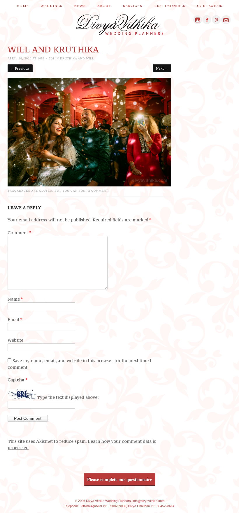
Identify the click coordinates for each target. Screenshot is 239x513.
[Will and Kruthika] (89, 185)
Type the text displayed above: (68, 397)
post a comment (93, 190)
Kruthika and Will (77, 58)
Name (15, 299)
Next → (162, 68)
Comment (19, 232)
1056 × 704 (46, 58)
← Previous (20, 68)
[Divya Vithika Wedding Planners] (119, 26)
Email (15, 319)
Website (15, 340)
